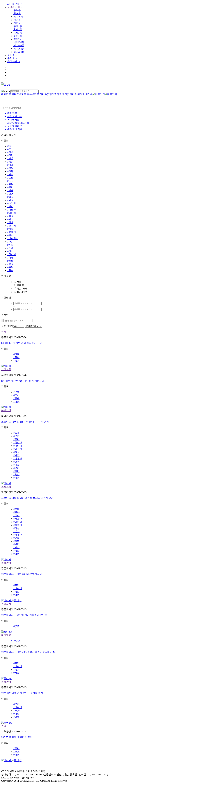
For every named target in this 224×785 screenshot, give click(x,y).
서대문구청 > (14, 4)
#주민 (10, 241)
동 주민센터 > (14, 7)
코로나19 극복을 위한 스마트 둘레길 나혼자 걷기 (27, 498)
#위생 (10, 222)
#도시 (10, 181)
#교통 (10, 171)
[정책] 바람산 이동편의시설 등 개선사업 (22, 380)
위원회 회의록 (85, 94)
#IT (9, 149)
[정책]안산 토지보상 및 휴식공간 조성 (21, 343)
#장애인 (11, 232)
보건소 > (12, 55)
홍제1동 (17, 26)
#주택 (10, 248)
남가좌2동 (18, 45)
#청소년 (11, 254)
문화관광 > (13, 61)
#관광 (10, 165)
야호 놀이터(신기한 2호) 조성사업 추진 (22, 693)
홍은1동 (17, 36)
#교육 (10, 168)
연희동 (17, 23)
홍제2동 (17, 29)
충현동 (17, 10)
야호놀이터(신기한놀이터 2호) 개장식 (21, 574)
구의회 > (12, 58)
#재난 (10, 235)
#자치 (10, 229)
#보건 (10, 193)
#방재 (10, 190)
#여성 (10, 216)
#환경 (10, 270)
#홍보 (10, 267)
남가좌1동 (18, 42)
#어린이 (11, 213)
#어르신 (11, 209)
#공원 (10, 161)
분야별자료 (33, 94)
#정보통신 (12, 238)
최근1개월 (22, 288)
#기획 (10, 174)
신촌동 (17, 20)
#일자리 (11, 225)
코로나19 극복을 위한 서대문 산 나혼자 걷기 (25, 421)
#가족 (10, 152)
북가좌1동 (18, 48)
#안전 (10, 206)
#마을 (10, 184)
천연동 (17, 13)
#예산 (10, 219)
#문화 (10, 187)
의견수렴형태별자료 (51, 94)
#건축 (10, 158)
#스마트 (11, 203)
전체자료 (6, 94)
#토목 (10, 261)
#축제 (10, 257)
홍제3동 (17, 32)
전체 (9, 146)
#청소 (10, 251)
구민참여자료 (69, 94)
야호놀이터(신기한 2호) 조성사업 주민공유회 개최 (28, 652)
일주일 (20, 285)
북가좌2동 (18, 52)
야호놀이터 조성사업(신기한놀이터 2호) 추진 (25, 615)
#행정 (10, 264)
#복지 (10, 197)
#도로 (10, 177)
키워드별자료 (19, 94)
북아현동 (18, 16)
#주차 (10, 245)
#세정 (10, 200)
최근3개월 (22, 292)
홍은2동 (17, 39)
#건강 (10, 155)
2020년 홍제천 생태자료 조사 (16, 737)
